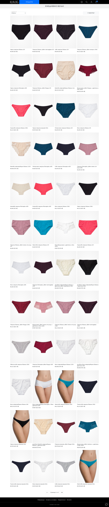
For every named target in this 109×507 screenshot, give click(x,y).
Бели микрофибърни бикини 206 (19, 404)
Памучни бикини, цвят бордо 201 (41, 88)
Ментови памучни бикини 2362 (63, 404)
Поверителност (62, 499)
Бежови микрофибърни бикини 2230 (20, 166)
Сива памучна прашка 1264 (62, 484)
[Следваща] (62, 492)
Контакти (69, 499)
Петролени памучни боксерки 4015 (42, 166)
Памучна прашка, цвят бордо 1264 (64, 444)
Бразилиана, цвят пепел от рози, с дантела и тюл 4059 (42, 325)
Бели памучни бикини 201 (84, 128)
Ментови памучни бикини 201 (40, 245)
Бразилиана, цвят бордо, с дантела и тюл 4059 (87, 88)
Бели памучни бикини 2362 (62, 206)
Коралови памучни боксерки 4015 (41, 206)
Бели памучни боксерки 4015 (18, 284)
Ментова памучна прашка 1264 (86, 484)
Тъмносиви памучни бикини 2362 (86, 404)
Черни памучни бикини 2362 (85, 206)
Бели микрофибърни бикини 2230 (64, 364)
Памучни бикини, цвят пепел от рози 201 (20, 245)
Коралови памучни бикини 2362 (19, 128)
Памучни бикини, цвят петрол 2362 (87, 49)
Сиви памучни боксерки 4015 (63, 166)
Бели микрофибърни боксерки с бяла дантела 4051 (42, 405)
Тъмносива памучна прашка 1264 (19, 484)
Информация (41, 499)
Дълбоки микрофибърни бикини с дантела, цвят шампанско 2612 (64, 285)
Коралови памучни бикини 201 (85, 245)
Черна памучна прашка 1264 (40, 128)
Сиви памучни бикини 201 (62, 49)
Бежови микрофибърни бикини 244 (65, 88)
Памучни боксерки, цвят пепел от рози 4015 (87, 167)
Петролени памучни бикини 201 (64, 128)
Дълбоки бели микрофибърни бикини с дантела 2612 (88, 365)
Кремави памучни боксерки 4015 (19, 206)
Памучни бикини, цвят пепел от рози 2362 (65, 325)
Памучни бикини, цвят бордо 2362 (20, 324)
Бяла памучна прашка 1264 (39, 484)
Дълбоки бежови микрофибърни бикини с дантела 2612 (41, 445)
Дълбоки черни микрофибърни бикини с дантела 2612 (87, 285)
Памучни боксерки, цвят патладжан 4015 (42, 285)
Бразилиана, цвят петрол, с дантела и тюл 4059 (87, 445)
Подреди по (14, 11)
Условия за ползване (51, 499)
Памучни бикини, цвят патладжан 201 (43, 49)
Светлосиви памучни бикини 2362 (19, 364)
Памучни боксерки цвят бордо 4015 (42, 364)
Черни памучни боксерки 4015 (18, 88)
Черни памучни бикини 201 (17, 49)
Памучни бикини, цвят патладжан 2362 (86, 325)
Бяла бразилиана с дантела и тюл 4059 (64, 245)
